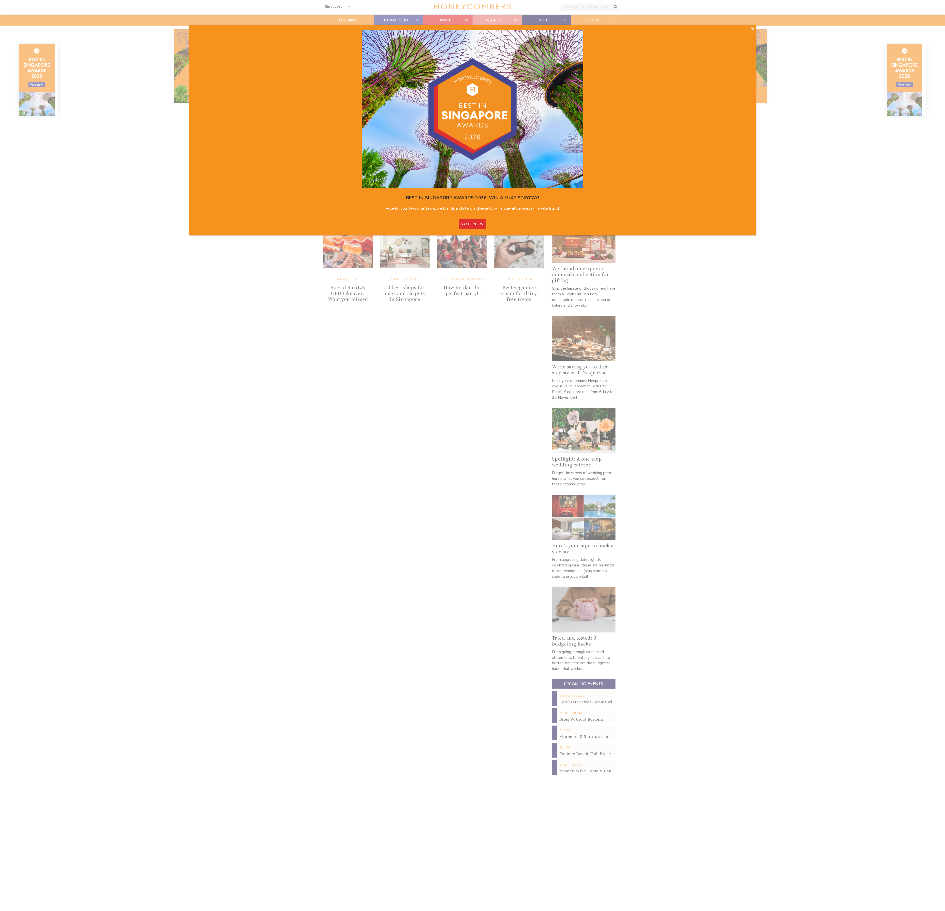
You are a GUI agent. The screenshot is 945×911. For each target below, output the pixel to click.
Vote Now (472, 223)
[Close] (752, 29)
